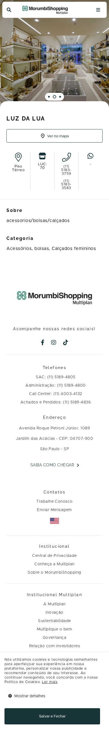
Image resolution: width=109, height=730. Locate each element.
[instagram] (53, 343)
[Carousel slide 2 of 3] (54, 96)
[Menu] (98, 10)
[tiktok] (65, 343)
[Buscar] (9, 10)
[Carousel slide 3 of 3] (60, 96)
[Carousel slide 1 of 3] (49, 96)
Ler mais (49, 682)
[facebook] (43, 343)
